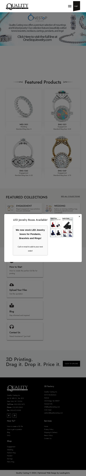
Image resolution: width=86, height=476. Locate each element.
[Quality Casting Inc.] (17, 6)
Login (76, 6)
